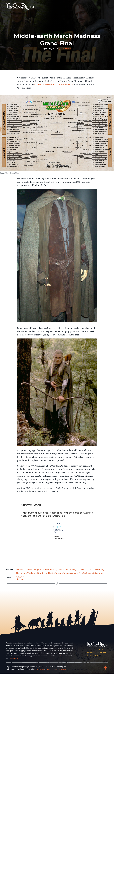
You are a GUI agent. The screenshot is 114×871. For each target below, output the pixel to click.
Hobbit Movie (69, 569)
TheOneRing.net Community (92, 573)
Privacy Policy (50, 669)
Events (53, 569)
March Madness (96, 569)
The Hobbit (21, 573)
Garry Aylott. (39, 669)
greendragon (65, 48)
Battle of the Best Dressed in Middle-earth (53, 84)
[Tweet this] (17, 577)
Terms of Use (61, 669)
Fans (60, 569)
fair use (61, 656)
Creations (44, 569)
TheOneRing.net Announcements (63, 573)
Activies (19, 569)
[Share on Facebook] (22, 577)
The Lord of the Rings (37, 573)
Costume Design (31, 569)
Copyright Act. (14, 658)
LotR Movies (81, 569)
